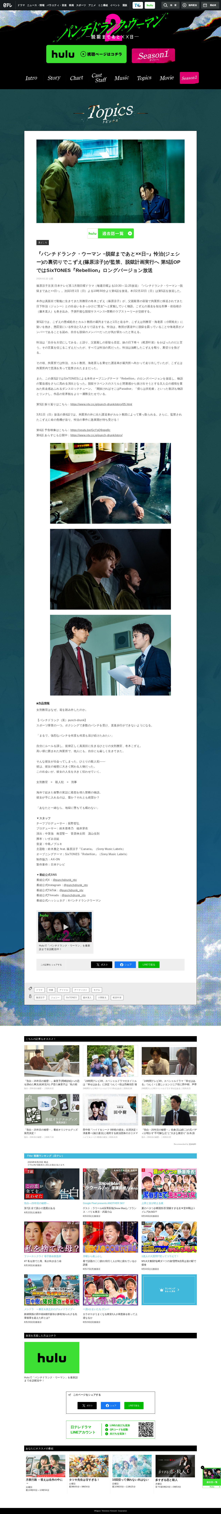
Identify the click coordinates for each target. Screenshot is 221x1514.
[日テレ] (8, 5)
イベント (115, 5)
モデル (97, 990)
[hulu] (150, 5)
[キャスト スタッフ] (99, 78)
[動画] (167, 78)
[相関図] (77, 78)
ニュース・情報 (36, 5)
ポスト (104, 964)
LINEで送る (149, 964)
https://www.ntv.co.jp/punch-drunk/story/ (96, 435)
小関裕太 (102, 997)
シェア (128, 964)
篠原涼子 (40, 997)
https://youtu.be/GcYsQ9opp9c (90, 430)
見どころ (42, 242)
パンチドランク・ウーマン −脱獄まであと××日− (110, 27)
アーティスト (80, 990)
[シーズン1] (153, 55)
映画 (71, 5)
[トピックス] (144, 78)
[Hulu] (86, 54)
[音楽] (122, 78)
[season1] (189, 78)
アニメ (92, 5)
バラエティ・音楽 (57, 5)
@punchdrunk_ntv (65, 879)
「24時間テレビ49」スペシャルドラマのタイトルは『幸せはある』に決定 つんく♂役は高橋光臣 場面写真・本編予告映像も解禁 (110, 1084)
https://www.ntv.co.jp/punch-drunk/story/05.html (101, 404)
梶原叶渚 (117, 997)
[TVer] (138, 5)
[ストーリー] (54, 78)
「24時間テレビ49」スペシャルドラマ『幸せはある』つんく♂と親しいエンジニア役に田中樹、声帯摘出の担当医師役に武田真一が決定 (169, 1084)
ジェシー (55, 997)
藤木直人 (87, 997)
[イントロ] (31, 78)
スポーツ (81, 5)
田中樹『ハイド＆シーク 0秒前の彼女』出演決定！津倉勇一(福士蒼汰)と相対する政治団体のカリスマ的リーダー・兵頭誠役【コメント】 (110, 1133)
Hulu (110, 233)
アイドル (63, 990)
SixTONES (71, 997)
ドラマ (21, 5)
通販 (124, 5)
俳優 (51, 990)
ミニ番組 (103, 5)
